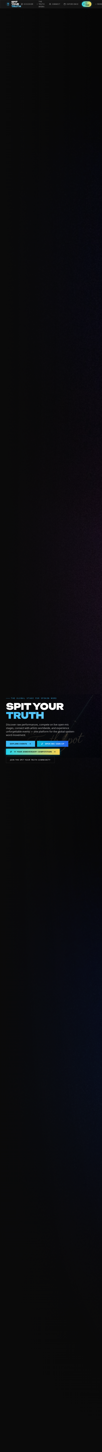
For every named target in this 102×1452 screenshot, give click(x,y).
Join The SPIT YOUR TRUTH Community (30, 760)
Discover (28, 4)
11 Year (87, 4)
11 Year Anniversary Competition (33, 752)
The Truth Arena (41, 4)
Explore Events (18, 744)
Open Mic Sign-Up (54, 744)
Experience (72, 4)
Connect (56, 4)
